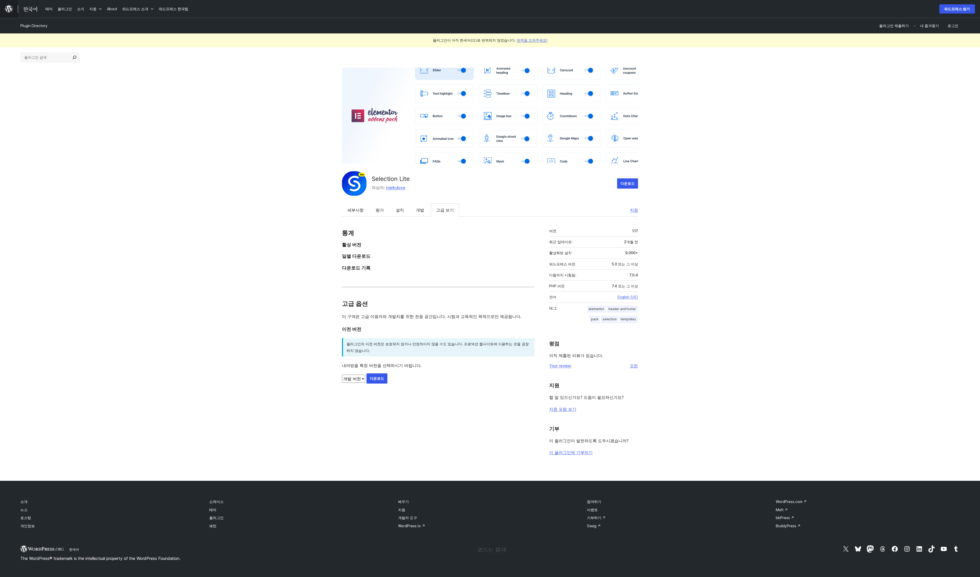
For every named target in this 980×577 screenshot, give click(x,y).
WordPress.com (791, 501)
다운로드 (627, 183)
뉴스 (24, 510)
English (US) (628, 297)
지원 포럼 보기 (562, 409)
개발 (420, 210)
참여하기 (594, 501)
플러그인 (216, 517)
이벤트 (592, 510)
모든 (634, 365)
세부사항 (355, 210)
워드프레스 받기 (957, 9)
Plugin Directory (33, 25)
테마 (212, 510)
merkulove (395, 187)
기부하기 (596, 517)
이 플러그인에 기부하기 (571, 452)
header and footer (622, 309)
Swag (594, 526)
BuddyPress (788, 526)
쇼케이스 (216, 501)
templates (628, 319)
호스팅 (25, 517)
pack (594, 319)
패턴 (212, 526)
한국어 (74, 549)
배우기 (403, 501)
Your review (560, 365)
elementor (596, 309)
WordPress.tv (411, 526)
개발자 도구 (407, 517)
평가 (380, 210)
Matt (782, 510)
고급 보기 (445, 210)
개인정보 (27, 526)
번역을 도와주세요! (532, 40)
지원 (634, 210)
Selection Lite (391, 178)
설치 (400, 210)
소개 (24, 501)
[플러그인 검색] (74, 57)
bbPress (785, 517)
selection (610, 319)
